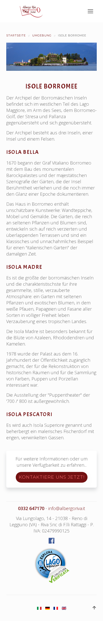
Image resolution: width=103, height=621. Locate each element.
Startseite (16, 35)
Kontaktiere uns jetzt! (51, 477)
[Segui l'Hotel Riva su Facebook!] (51, 541)
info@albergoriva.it (66, 508)
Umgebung (42, 35)
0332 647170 (31, 508)
